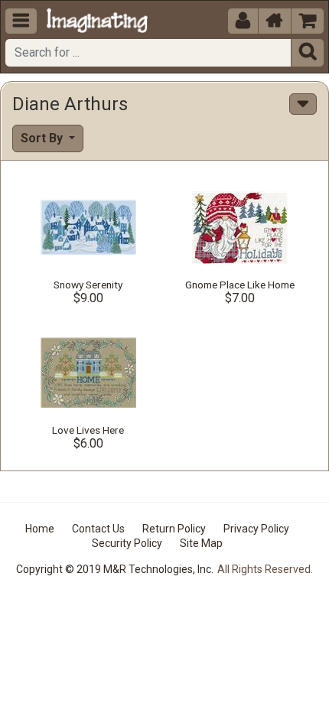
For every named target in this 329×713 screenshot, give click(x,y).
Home (39, 529)
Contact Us (98, 529)
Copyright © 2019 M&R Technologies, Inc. (114, 569)
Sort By (43, 138)
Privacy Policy (256, 529)
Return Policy (174, 529)
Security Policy (127, 543)
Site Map (201, 543)
